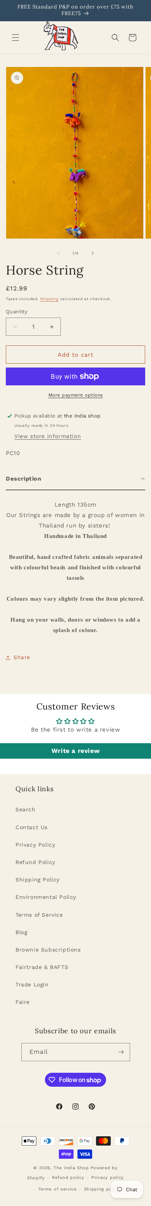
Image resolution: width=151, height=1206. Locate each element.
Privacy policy (107, 1177)
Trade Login (32, 984)
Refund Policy (35, 862)
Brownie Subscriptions (48, 950)
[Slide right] (92, 253)
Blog (21, 932)
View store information (47, 436)
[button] (15, 37)
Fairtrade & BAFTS (41, 967)
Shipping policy (102, 1189)
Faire (22, 1002)
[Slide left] (58, 253)
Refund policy (68, 1177)
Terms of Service (39, 915)
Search (25, 809)
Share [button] (22, 657)
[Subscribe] (121, 1052)
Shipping (49, 299)
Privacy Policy (35, 845)
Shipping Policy (37, 879)
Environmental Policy (45, 897)
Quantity (16, 311)
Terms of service (57, 1189)
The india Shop (71, 1167)
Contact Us (31, 827)
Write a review (75, 750)
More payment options (75, 395)
